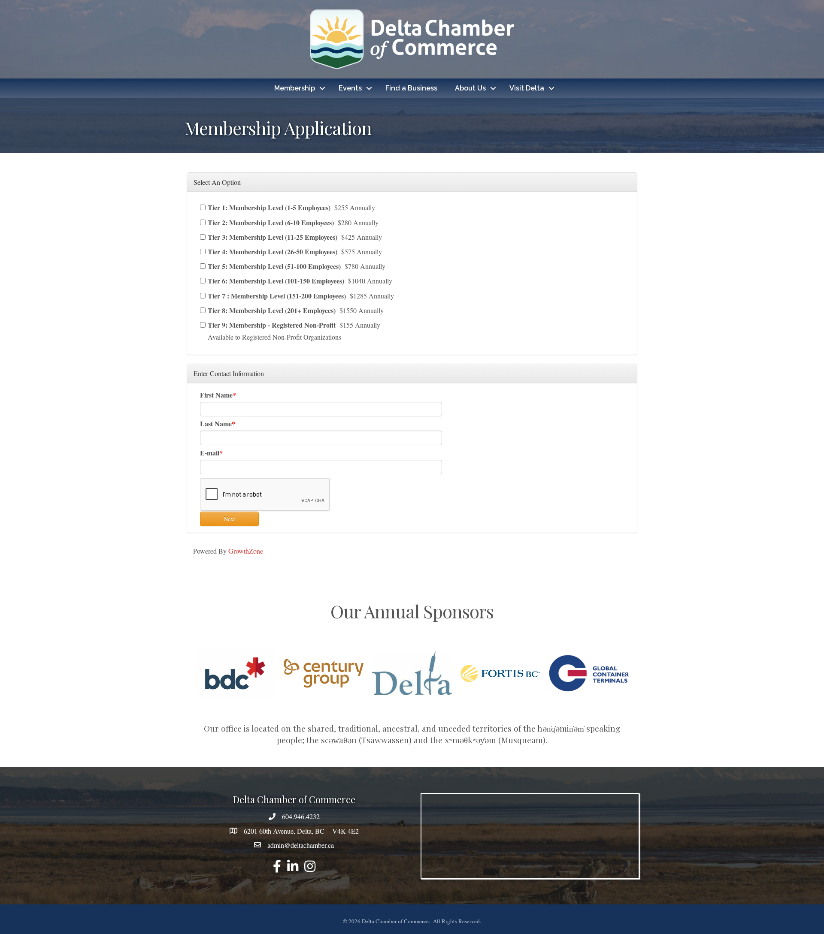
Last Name (216, 423)
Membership (294, 88)
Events (350, 88)
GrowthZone (245, 550)
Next (229, 519)
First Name (216, 395)
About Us (470, 88)
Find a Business (411, 88)
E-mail (209, 453)
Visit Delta (526, 88)
